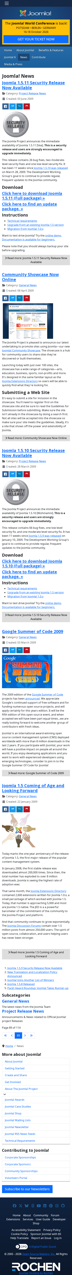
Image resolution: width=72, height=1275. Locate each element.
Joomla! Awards (14, 1100)
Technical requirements (22, 221)
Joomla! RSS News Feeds (20, 1134)
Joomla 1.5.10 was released (51, 168)
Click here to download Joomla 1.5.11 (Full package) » (32, 196)
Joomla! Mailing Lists (18, 1120)
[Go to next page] (25, 1035)
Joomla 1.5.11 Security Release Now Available (33, 85)
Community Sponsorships (21, 1171)
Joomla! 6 (10, 57)
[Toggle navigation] (6, 3)
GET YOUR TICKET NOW (36, 39)
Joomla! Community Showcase (21, 350)
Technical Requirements (20, 1141)
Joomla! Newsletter (17, 1127)
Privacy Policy (51, 1230)
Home (8, 50)
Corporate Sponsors (18, 1164)
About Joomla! (25, 50)
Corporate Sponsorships (20, 1157)
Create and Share (16, 1075)
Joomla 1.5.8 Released (21, 984)
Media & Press (13, 64)
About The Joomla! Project (21, 1089)
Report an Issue (41, 1238)
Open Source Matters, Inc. (38, 1254)
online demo (53, 235)
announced (32, 698)
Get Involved (13, 1082)
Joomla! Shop (13, 1113)
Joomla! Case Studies (18, 1106)
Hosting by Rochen (36, 1273)
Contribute (39, 57)
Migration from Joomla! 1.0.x (25, 229)
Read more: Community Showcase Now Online (37, 438)
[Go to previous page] (12, 1035)
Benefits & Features (51, 50)
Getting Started (14, 1068)
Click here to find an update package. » (29, 206)
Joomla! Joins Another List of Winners (30, 980)
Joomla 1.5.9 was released (45, 536)
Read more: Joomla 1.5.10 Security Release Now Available (37, 617)
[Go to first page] (5, 1035)
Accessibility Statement (26, 1230)
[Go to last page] (31, 1035)
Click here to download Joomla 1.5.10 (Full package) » (32, 563)
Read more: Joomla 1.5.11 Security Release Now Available (37, 260)
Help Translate (19, 1238)
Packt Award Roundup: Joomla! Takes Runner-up (37, 988)
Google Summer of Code (47, 694)
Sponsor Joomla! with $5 (45, 1234)
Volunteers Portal (16, 1178)
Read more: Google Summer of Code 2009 (37, 773)
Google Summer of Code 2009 (32, 631)
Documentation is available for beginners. (28, 239)
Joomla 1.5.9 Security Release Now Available (34, 968)
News (23, 57)
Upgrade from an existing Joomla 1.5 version (35, 225)
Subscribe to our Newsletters (27, 1189)
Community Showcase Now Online (30, 277)
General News (28, 285)
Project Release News (32, 93)
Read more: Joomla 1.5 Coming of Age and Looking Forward (37, 954)
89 (18, 1035)
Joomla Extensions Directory (20, 381)
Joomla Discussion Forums (24, 926)
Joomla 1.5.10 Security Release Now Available (33, 453)
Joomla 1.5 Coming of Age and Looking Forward (33, 788)
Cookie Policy (19, 1234)
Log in (58, 1238)
